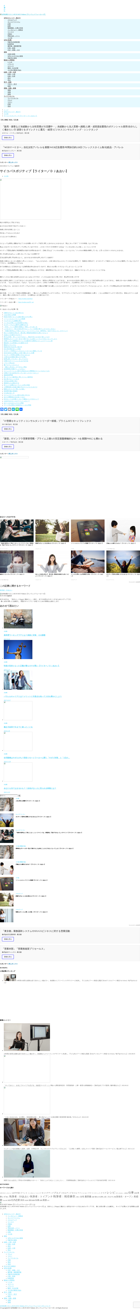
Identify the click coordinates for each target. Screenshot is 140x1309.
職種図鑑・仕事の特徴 (15, 28)
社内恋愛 (15, 1200)
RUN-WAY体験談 (10, 1266)
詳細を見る (8, 137)
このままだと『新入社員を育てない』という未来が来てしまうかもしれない (30, 329)
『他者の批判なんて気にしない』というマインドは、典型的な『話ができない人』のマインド (36, 331)
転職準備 (11, 44)
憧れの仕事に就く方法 (103, 1197)
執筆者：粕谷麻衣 (64, 1196)
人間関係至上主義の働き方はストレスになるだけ (20, 387)
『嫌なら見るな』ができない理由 (15, 367)
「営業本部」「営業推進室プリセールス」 (24, 949)
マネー (10, 102)
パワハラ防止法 (9, 363)
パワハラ (11, 64)
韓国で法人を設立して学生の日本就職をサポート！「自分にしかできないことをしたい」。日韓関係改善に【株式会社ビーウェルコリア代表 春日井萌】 (59, 1180)
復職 (9, 94)
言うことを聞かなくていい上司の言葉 (17, 385)
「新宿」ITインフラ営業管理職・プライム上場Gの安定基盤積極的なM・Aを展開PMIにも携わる (52, 438)
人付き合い (120, 1193)
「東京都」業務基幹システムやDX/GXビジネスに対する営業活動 (36, 931)
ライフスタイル (9, 96)
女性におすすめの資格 (15, 56)
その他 (10, 38)
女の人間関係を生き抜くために (14, 397)
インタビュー (32, 1193)
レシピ (111, 1192)
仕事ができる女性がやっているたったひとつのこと (21, 373)
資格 (5, 52)
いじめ (10, 62)
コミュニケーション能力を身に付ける (17, 395)
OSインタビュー (7, 1193)
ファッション (82, 1193)
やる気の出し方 (9, 393)
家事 (9, 86)
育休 (9, 80)
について (25, 1306)
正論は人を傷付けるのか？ (13, 335)
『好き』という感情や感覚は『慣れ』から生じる (20, 327)
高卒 (48, 1200)
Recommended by (132, 582)
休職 (9, 92)
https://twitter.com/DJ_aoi (26, 302)
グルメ (10, 100)
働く (7, 1197)
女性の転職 (7, 40)
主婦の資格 (11, 54)
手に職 (113, 1197)
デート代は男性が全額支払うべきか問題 (17, 405)
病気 (6, 1200)
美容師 (26, 1200)
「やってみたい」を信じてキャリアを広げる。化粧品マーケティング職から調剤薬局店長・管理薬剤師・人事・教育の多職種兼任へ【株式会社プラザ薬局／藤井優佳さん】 (66, 1085)
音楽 (9, 106)
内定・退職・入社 (14, 50)
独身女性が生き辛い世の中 (13, 347)
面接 (45, 1200)
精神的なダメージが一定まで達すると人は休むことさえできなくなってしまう (30, 339)
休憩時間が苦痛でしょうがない (14, 369)
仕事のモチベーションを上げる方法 (16, 361)
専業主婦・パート (14, 36)
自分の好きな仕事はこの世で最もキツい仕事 (19, 353)
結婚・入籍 (11, 74)
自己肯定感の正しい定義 (12, 349)
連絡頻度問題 (8, 375)
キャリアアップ (48, 1193)
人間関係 (126, 1193)
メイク (103, 1193)
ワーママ (11, 32)
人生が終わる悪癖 (10, 315)
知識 (9, 1200)
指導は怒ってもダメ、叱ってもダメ (16, 359)
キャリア (38, 1193)
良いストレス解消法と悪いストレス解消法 (18, 377)
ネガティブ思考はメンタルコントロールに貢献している (23, 351)
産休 (9, 78)
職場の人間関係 (9, 60)
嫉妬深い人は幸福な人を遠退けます (16, 343)
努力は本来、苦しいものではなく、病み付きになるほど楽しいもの (27, 337)
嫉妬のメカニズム (10, 345)
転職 (37, 1200)
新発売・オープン (124, 1197)
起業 (9, 24)
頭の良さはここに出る (11, 379)
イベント (24, 1193)
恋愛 (9, 104)
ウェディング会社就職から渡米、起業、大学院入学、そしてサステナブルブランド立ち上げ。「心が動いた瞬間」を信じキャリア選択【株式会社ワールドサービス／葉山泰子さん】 (69, 1149)
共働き (10, 34)
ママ (89, 1193)
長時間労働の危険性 (11, 391)
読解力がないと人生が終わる (14, 313)
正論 (4, 1200)
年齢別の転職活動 (14, 42)
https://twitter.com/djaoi (25, 298)
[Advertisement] (57, 498)
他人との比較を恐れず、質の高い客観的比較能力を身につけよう (26, 333)
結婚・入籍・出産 (10, 72)
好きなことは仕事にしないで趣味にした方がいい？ (21, 399)
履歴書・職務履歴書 (14, 46)
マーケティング (96, 1193)
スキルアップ (12, 20)
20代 (1, 1193)
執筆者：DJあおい (6, 590)
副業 (9, 26)
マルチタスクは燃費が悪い (13, 321)
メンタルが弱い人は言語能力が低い (16, 323)
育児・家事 (7, 82)
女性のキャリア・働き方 (12, 18)
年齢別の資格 (12, 58)
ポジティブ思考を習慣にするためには (17, 355)
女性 (82, 1196)
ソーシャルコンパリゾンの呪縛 (14, 319)
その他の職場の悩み (14, 70)
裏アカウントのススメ (11, 365)
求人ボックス (13, 162)
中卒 (117, 1193)
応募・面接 (11, 48)
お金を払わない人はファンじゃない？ (17, 401)
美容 (22, 1200)
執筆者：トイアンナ (41, 1196)
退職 (9, 90)
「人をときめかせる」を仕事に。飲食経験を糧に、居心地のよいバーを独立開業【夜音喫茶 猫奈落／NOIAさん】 (46, 1117)
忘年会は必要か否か (11, 381)
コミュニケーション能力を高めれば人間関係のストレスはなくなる (27, 371)
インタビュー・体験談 (15, 30)
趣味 (33, 1200)
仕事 (131, 1192)
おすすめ (16, 1193)
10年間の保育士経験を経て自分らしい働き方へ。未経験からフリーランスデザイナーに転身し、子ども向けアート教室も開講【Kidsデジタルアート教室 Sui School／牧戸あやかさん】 (69, 1054)
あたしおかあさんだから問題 (14, 403)
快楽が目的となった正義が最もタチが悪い (18, 317)
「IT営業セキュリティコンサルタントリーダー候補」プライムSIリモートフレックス (46, 421)
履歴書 (88, 1196)
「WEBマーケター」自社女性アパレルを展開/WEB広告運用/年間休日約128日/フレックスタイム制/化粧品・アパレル (63, 147)
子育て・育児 (12, 84)
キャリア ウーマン (14, 22)
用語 (9, 1262)
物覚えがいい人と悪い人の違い (14, 389)
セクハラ (11, 66)
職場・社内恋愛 (13, 68)
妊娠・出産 (11, 76)
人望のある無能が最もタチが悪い (15, 357)
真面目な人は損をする (11, 383)
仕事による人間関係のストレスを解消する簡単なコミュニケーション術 (28, 341)
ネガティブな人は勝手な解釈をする (16, 325)
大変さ (78, 1197)
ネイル (74, 1193)
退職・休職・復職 (10, 88)
